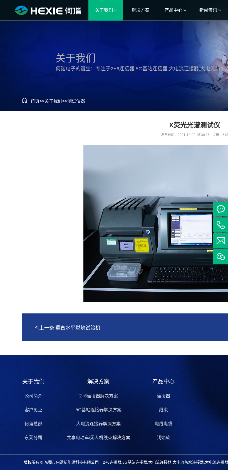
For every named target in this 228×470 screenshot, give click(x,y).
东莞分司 (33, 437)
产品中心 (163, 382)
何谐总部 (33, 423)
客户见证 (33, 409)
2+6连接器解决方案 (98, 396)
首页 (35, 101)
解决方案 (98, 382)
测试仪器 (76, 101)
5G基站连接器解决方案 (99, 409)
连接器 (163, 396)
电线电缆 (163, 423)
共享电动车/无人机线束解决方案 (98, 437)
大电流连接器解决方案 (98, 423)
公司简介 (33, 396)
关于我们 (53, 101)
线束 (163, 409)
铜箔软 (163, 437)
